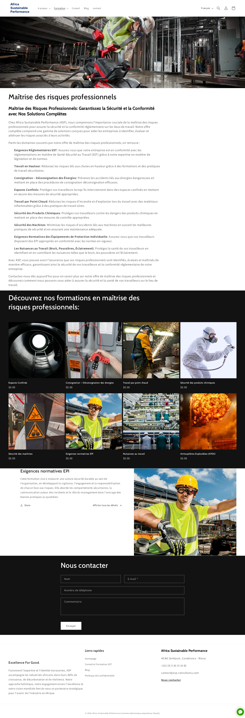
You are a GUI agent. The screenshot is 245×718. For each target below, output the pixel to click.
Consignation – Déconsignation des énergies (90, 382)
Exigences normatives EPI (79, 453)
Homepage (90, 658)
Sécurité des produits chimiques (197, 382)
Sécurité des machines (21, 453)
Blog (87, 669)
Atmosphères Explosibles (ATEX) (198, 453)
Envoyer (71, 626)
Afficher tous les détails (105, 505)
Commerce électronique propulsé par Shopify (140, 713)
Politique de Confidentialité (99, 675)
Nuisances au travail (134, 453)
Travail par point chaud (135, 382)
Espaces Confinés (18, 382)
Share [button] (27, 505)
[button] (44, 8)
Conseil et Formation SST (98, 664)
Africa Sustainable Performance (106, 713)
